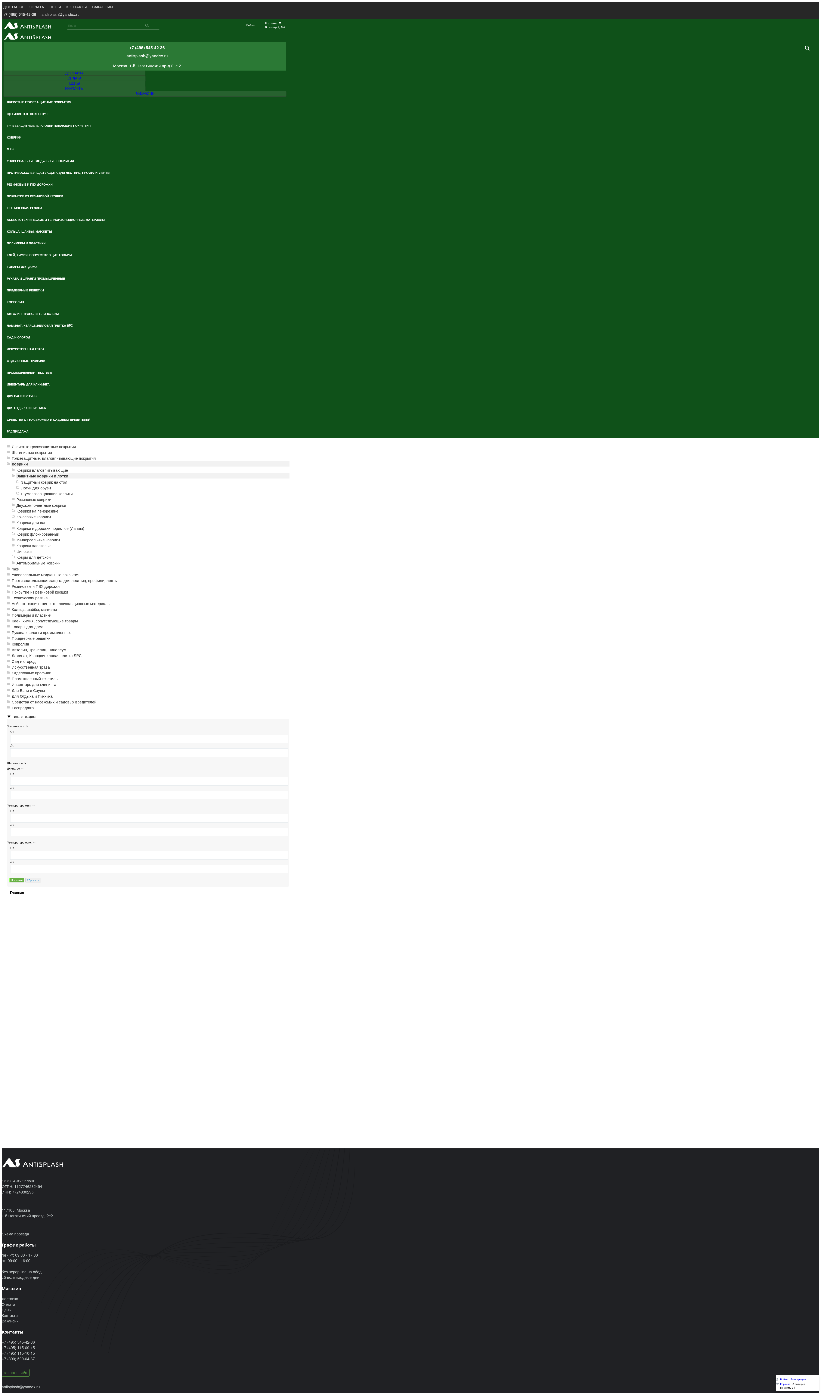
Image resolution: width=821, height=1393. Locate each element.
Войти (250, 25)
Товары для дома (27, 626)
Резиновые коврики (33, 499)
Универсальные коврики (38, 539)
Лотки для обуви (36, 487)
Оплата (8, 1304)
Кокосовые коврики (33, 516)
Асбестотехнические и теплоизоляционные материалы (61, 603)
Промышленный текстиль (35, 678)
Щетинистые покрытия (32, 452)
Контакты (10, 1315)
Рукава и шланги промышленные (41, 632)
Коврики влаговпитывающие (42, 470)
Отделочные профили (31, 672)
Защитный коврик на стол (44, 482)
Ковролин (20, 644)
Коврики (20, 464)
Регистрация (798, 1379)
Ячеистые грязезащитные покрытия (44, 446)
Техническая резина (30, 597)
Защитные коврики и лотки (42, 476)
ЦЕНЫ (55, 6)
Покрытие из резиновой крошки (40, 592)
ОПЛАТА (36, 6)
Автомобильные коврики (38, 563)
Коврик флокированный (37, 534)
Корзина (785, 1384)
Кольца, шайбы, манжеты (34, 609)
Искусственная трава (31, 667)
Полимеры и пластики (31, 615)
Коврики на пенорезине (37, 511)
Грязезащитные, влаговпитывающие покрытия (54, 458)
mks (15, 569)
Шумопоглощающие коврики (47, 493)
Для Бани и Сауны (28, 690)
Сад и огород (24, 661)
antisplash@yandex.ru (60, 14)
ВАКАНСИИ (102, 6)
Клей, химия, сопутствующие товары (45, 620)
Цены (7, 1309)
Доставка (10, 1298)
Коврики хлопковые (34, 545)
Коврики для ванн (32, 522)
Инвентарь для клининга (34, 684)
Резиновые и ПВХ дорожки (36, 586)
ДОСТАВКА (13, 6)
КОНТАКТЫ (76, 6)
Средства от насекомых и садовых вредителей (54, 702)
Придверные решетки (31, 638)
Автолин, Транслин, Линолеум (39, 649)
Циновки (24, 551)
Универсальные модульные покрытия (45, 574)
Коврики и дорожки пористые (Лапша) (50, 528)
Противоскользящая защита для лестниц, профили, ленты (65, 580)
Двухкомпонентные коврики (41, 505)
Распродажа (23, 707)
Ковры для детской (33, 557)
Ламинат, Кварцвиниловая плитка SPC (47, 655)
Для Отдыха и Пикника (32, 696)
